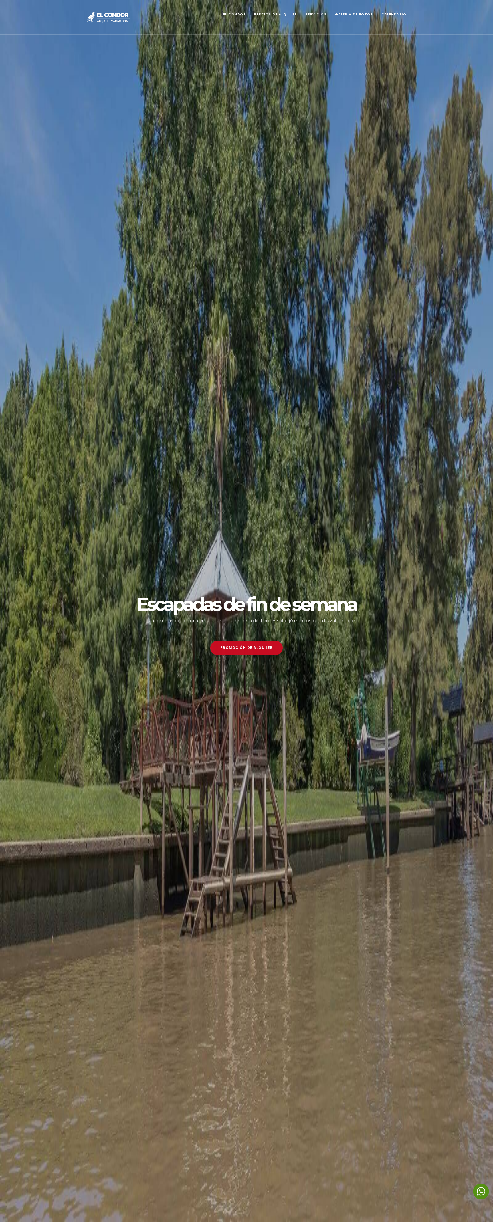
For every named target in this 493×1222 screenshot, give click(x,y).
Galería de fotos (354, 14)
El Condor (234, 14)
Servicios (316, 14)
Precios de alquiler (275, 14)
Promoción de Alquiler (246, 647)
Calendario (393, 14)
